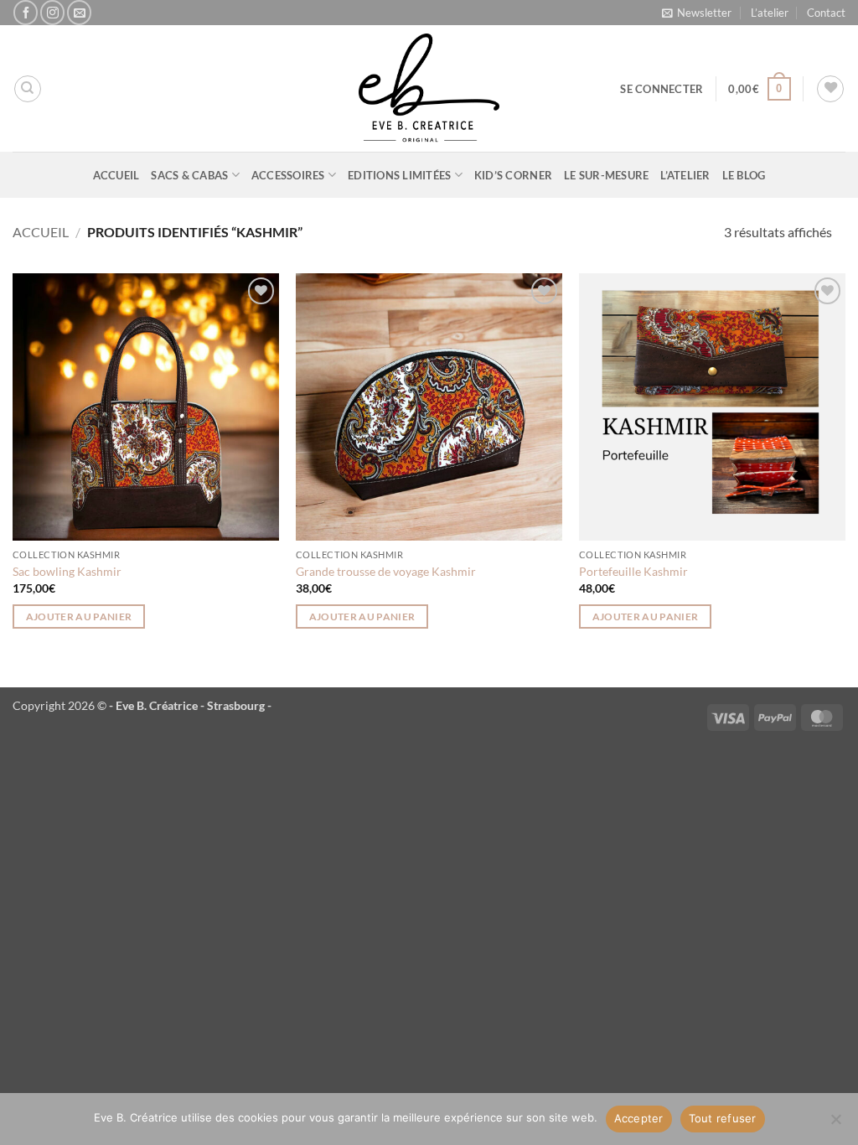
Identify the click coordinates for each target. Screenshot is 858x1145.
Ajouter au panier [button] (79, 616)
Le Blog (744, 175)
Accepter (639, 1118)
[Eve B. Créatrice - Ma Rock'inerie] (429, 88)
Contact (826, 12)
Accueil (116, 175)
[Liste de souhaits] (830, 88)
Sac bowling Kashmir (67, 571)
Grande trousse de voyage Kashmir (386, 571)
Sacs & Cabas (189, 175)
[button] (696, 12)
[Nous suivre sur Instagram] (52, 12)
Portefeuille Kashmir (633, 571)
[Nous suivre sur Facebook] (25, 12)
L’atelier (769, 12)
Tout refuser (723, 1118)
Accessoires (288, 175)
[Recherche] (27, 88)
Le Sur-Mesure (606, 175)
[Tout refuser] (835, 1124)
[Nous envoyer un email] (79, 12)
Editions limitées (399, 175)
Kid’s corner (513, 175)
